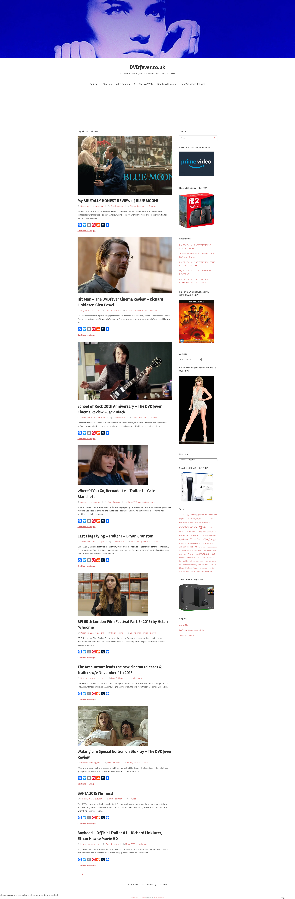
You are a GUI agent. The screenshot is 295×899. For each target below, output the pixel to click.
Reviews (152, 206)
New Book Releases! (166, 84)
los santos (199, 550)
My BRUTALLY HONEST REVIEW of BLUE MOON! (118, 200)
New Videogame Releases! (193, 84)
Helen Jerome (117, 633)
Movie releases (136, 678)
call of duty (191, 518)
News (152, 502)
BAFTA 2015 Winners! (95, 793)
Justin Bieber (188, 550)
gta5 (181, 543)
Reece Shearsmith (187, 558)
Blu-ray (130, 763)
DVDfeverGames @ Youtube (191, 630)
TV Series (94, 84)
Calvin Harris (205, 519)
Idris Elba (196, 543)
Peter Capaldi (205, 554)
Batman (194, 515)
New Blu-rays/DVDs (143, 84)
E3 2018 (209, 532)
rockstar (200, 558)
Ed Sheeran (195, 535)
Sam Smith (210, 558)
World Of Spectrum (188, 635)
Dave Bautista (204, 522)
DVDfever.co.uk (147, 67)
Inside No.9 (207, 543)
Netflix (146, 310)
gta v (188, 543)
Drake (192, 532)
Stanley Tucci (198, 565)
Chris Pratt (193, 522)
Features (132, 799)
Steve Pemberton (201, 568)
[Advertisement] (147, 109)
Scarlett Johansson (206, 561)
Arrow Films (184, 625)
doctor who (192, 527)
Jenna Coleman (188, 547)
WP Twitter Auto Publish (138, 898)
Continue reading (86, 231)
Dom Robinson (117, 206)
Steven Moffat (186, 568)
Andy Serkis (184, 515)
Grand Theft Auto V (196, 539)
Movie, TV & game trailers (138, 502)
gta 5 (213, 540)
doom (185, 532)
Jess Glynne (202, 547)
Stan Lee (186, 565)
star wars (210, 564)
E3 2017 (201, 532)
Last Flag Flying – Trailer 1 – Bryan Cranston (115, 536)
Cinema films (135, 206)
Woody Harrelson (204, 571)
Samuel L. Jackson (189, 561)
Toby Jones (191, 571)
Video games (122, 84)
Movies (106, 84)
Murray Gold (188, 554)
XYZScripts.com (159, 898)
